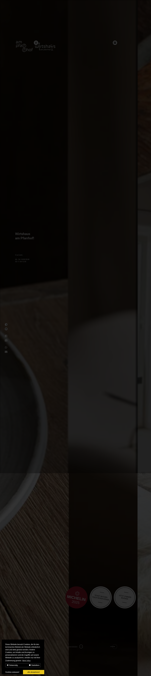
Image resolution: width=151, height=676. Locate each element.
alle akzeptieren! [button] (33, 672)
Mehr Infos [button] (26, 661)
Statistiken (35, 665)
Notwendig (13, 665)
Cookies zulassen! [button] (12, 672)
